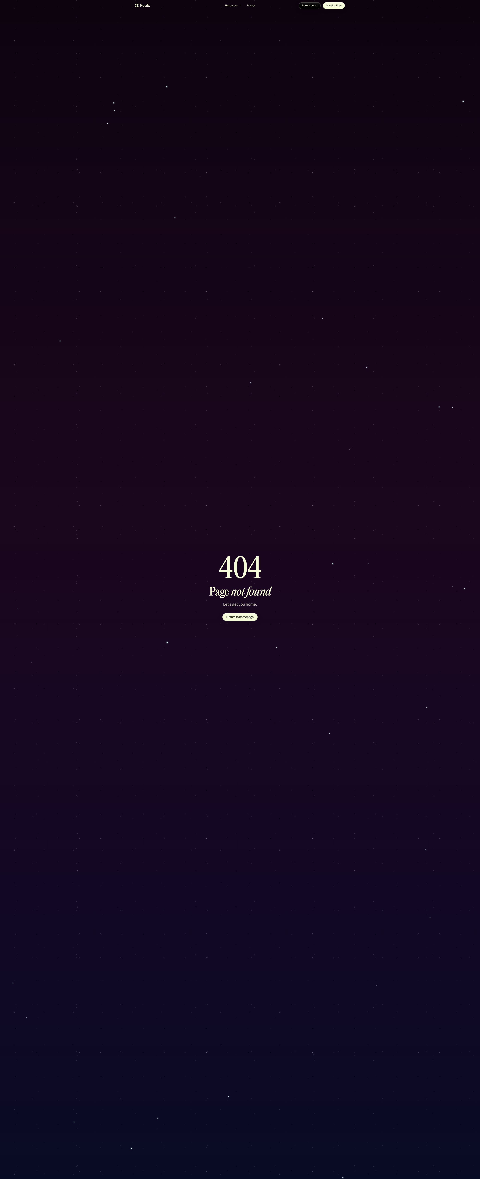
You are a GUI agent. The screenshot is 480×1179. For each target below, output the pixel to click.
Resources (231, 5)
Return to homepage (240, 617)
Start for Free (334, 5)
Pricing (251, 5)
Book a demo (309, 5)
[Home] (142, 5)
